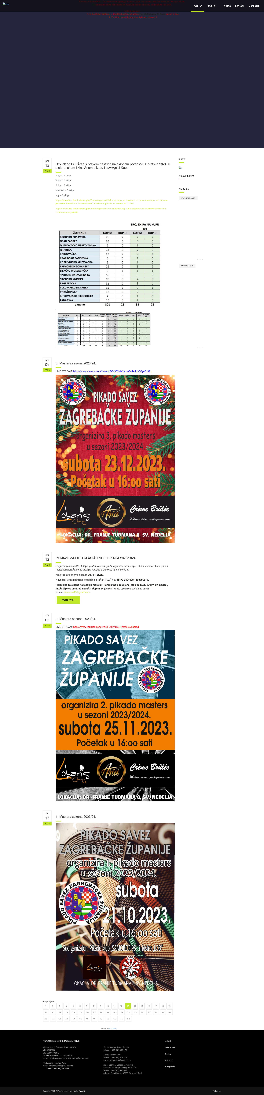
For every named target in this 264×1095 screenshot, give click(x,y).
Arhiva (168, 1054)
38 (170, 1012)
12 (121, 1006)
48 (108, 1018)
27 (94, 1012)
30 (115, 1012)
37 (163, 1012)
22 (60, 1012)
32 (128, 1012)
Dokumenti (170, 1047)
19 (169, 1006)
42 (66, 1018)
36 (156, 1012)
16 (148, 1006)
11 (114, 1006)
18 (162, 1006)
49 (115, 1018)
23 (66, 1012)
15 (142, 1006)
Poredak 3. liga (187, 266)
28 (101, 1012)
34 (142, 1012)
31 (121, 1012)
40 (53, 1018)
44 (80, 1018)
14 (135, 1006)
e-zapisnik (170, 1066)
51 (128, 1018)
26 (87, 1012)
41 (60, 1018)
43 (73, 1018)
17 (155, 1006)
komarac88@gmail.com (77, 592)
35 (149, 1012)
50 (121, 1018)
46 (94, 1018)
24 (73, 1012)
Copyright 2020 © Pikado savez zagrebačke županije (64, 1091)
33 (135, 1012)
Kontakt (169, 1060)
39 (46, 1018)
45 (87, 1018)
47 (101, 1018)
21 (53, 1012)
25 (80, 1012)
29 (108, 1012)
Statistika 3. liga (188, 198)
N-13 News (112, 1028)
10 (107, 1006)
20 (46, 1012)
